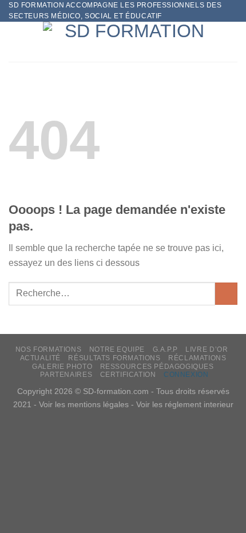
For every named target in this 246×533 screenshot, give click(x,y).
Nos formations (48, 349)
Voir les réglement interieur (184, 404)
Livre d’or (206, 349)
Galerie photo (62, 367)
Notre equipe (117, 349)
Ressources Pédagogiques (157, 367)
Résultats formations (114, 358)
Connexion (186, 375)
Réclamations (197, 358)
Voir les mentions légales (84, 404)
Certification (128, 375)
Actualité (40, 358)
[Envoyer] (226, 294)
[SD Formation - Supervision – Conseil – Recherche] (130, 42)
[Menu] (15, 42)
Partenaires (66, 375)
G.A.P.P (165, 349)
